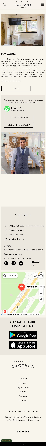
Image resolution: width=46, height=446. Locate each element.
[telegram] (17, 431)
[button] (18, 117)
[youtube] (28, 431)
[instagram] (26, 431)
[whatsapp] (20, 431)
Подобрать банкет (6, 440)
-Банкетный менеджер (35, 226)
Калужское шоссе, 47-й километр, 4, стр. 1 (23, 249)
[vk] (23, 431)
